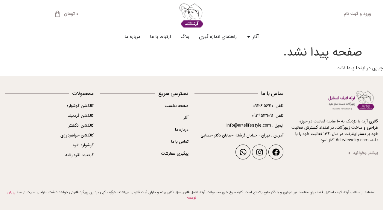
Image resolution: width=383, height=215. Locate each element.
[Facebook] (275, 152)
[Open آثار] (248, 36)
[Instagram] (259, 152)
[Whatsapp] (242, 152)
